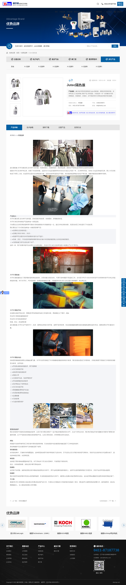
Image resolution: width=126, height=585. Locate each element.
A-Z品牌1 (99, 66)
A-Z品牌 (27, 66)
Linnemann (103, 501)
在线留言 (72, 554)
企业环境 (8, 558)
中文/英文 (109, 12)
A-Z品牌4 (56, 66)
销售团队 (8, 554)
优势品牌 (69, 12)
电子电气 (36, 59)
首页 (56, 12)
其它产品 (112, 59)
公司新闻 (24, 551)
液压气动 (55, 59)
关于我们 (89, 12)
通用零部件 (93, 59)
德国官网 (99, 12)
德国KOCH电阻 (63, 533)
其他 (12, 66)
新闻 (83, 12)
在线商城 (119, 12)
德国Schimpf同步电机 (109, 533)
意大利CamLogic (16, 533)
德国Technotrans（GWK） (40, 533)
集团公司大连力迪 (120, 4)
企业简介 (8, 551)
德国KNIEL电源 (86, 533)
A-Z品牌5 (41, 66)
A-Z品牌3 (70, 66)
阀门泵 (73, 59)
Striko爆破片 (23, 501)
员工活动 (24, 554)
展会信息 (24, 558)
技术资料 (24, 562)
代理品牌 (62, 12)
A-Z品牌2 (84, 66)
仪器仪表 (17, 59)
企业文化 (8, 562)
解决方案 (77, 12)
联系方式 (72, 551)
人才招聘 (72, 558)
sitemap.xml (116, 582)
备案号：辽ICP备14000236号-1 (50, 582)
